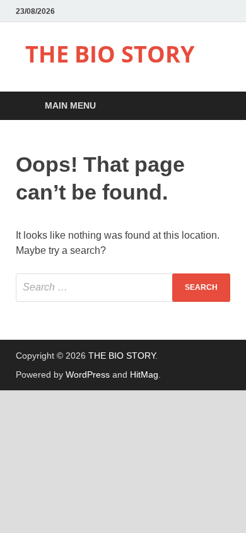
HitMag (144, 374)
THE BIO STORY (109, 54)
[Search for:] (123, 287)
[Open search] (214, 106)
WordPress (88, 374)
